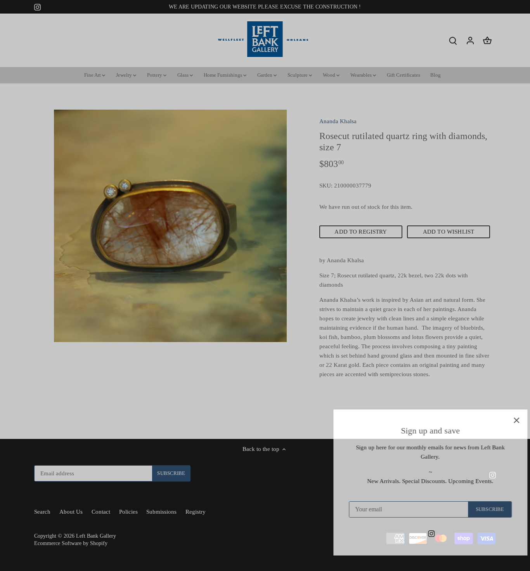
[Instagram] (418, 533)
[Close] (503, 420)
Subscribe (477, 509)
